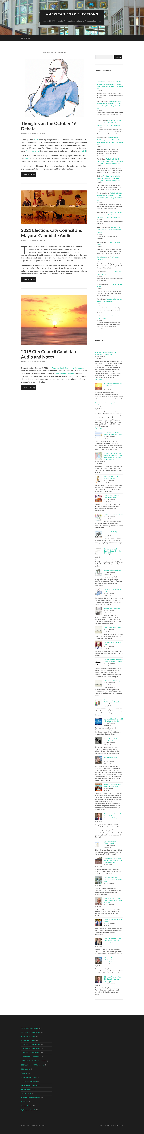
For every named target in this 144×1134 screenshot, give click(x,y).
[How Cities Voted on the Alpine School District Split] (98, 435)
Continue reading (29, 174)
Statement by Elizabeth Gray (111, 758)
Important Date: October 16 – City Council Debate (113, 720)
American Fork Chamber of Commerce (68, 368)
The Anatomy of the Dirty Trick (112, 643)
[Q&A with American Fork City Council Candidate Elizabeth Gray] (98, 961)
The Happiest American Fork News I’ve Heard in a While (113, 660)
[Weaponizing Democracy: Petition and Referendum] (98, 703)
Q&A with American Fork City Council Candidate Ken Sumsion (113, 900)
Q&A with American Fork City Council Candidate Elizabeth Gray (112, 960)
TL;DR (83, 151)
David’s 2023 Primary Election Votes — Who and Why (113, 879)
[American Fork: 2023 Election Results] (98, 479)
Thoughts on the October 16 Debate (113, 590)
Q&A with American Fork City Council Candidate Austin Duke (112, 979)
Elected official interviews (29, 1085)
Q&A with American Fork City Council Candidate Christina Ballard (112, 941)
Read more (102, 380)
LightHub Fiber (26, 1093)
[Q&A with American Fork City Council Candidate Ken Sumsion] (98, 901)
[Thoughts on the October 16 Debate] (98, 592)
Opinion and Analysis (28, 1110)
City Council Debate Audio (113, 627)
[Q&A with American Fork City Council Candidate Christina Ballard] (98, 941)
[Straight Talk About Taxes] (98, 573)
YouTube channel (32, 151)
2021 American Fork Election (30, 1048)
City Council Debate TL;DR (113, 681)
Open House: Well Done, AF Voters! (113, 920)
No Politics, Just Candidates (113, 515)
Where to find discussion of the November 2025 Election (105, 353)
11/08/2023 (25, 133)
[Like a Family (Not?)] (98, 535)
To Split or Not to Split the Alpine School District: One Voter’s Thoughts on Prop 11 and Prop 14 (110, 123)
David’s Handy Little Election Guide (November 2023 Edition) (109, 229)
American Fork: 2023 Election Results (111, 477)
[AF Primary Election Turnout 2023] (98, 741)
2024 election (25, 1069)
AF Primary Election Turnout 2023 (110, 739)
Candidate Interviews (28, 1077)
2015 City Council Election (30, 1028)
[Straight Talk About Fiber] (98, 611)
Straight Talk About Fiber (112, 608)
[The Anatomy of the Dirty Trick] (98, 645)
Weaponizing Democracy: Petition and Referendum (112, 701)
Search (118, 57)
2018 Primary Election (28, 1040)
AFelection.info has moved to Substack (113, 385)
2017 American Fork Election (30, 1032)
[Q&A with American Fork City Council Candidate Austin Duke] (98, 980)
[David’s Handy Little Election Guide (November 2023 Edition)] (98, 552)
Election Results (26, 1089)
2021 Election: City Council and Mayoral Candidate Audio (52, 233)
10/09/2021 (25, 240)
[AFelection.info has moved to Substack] (98, 387)
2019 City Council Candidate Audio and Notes (49, 354)
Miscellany (24, 1102)
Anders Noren (112, 1125)
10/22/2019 (25, 362)
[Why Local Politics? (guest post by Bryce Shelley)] (98, 787)
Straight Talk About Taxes (112, 570)
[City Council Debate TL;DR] (98, 684)
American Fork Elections (72, 14)
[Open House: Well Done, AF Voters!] (98, 922)
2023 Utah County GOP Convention (33, 1061)
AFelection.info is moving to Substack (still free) (107, 404)
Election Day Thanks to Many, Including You (111, 496)
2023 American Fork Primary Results (110, 842)
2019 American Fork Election (30, 1044)
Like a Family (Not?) (110, 532)
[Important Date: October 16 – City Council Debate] (98, 722)
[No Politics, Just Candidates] (98, 518)
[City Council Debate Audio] (98, 630)
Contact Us (25, 38)
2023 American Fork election (30, 1057)
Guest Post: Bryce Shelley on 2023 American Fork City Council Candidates (113, 860)
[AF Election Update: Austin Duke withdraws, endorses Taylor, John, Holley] (98, 817)
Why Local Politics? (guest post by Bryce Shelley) (112, 785)
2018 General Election (28, 1036)
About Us (24, 1073)
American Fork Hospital (64, 373)
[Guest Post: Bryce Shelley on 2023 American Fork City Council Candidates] (98, 861)
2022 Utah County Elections (30, 1052)
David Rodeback (38, 133)
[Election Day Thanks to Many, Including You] (98, 498)
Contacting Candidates (29, 1081)
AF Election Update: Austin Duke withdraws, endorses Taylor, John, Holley (113, 816)
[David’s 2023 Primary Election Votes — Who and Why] (98, 880)
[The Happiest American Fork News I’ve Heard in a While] (98, 662)
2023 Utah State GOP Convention (32, 1065)
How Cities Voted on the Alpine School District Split (113, 433)
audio (35, 140)
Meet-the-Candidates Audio (30, 1097)
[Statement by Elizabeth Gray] (98, 760)
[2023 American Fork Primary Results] (98, 844)
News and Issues (26, 1106)
